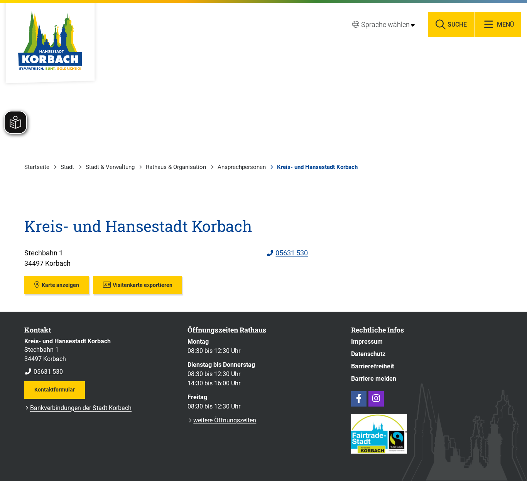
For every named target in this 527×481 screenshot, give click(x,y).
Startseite (36, 167)
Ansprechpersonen (242, 167)
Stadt (67, 167)
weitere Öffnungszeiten (224, 420)
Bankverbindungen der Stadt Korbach (81, 408)
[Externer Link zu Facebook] (359, 399)
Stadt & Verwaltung (110, 167)
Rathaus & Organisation (176, 167)
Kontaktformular (54, 389)
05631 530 (287, 253)
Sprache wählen (385, 24)
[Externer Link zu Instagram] (376, 399)
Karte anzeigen (60, 285)
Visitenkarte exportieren (142, 285)
